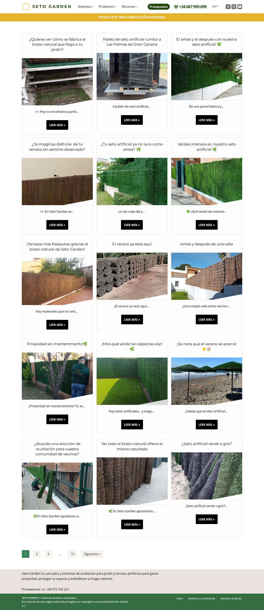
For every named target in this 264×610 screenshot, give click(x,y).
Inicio (179, 598)
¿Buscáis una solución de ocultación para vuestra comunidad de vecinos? (57, 449)
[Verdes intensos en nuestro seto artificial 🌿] (206, 181)
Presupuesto (159, 6)
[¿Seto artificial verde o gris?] (206, 475)
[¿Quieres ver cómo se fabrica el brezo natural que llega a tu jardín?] (57, 81)
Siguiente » (92, 554)
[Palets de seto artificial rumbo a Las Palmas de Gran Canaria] (132, 76)
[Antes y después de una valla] (206, 276)
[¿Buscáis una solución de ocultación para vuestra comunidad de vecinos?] (57, 486)
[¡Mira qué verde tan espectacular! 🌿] (132, 381)
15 (72, 554)
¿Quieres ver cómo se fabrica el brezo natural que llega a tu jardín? (57, 44)
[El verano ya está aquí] (132, 276)
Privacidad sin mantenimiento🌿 (57, 344)
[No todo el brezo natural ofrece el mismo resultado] (132, 481)
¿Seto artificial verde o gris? (206, 444)
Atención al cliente (231, 598)
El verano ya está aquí (132, 244)
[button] (92, 6)
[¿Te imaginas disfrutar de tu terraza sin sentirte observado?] (57, 181)
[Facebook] (228, 6)
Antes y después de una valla (207, 244)
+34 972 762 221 (57, 589)
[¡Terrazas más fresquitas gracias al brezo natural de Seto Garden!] (57, 281)
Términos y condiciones (201, 598)
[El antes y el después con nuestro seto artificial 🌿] (206, 76)
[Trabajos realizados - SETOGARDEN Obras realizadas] (47, 7)
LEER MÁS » (55, 126)
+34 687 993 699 (193, 6)
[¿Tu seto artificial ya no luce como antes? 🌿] (132, 181)
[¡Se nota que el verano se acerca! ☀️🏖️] (206, 381)
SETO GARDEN (30, 598)
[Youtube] (239, 6)
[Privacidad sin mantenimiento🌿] (57, 375)
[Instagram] (234, 6)
